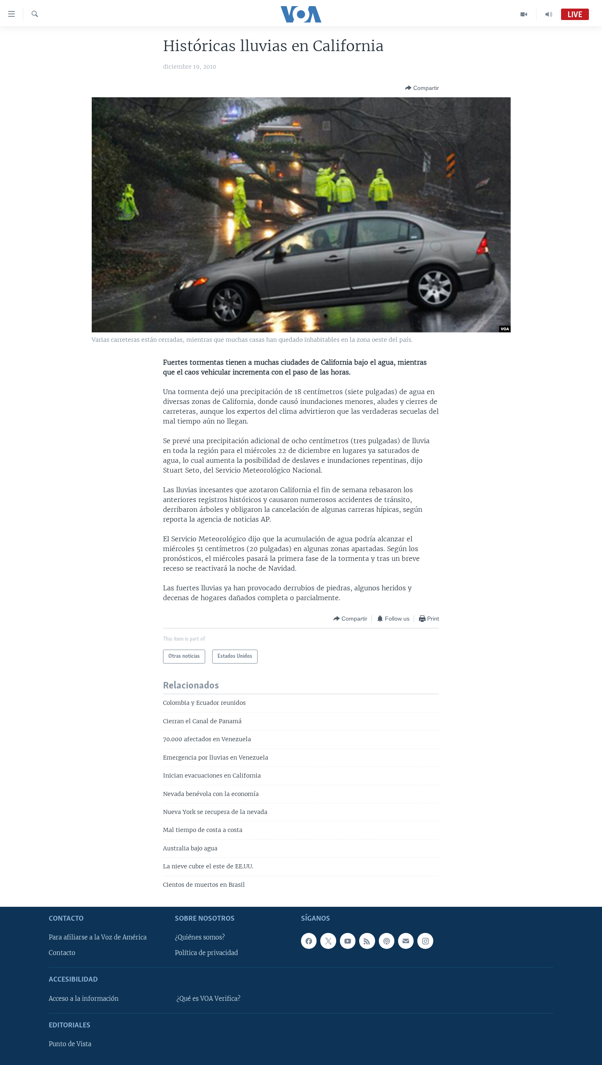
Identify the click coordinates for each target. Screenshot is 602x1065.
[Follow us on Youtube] (347, 940)
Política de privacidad (206, 953)
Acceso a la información (84, 998)
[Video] (523, 14)
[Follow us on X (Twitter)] (328, 940)
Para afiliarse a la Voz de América (98, 937)
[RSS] (367, 940)
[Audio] (548, 14)
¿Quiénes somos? (200, 937)
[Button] (422, 88)
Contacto (62, 953)
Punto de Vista (70, 1044)
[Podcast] (386, 940)
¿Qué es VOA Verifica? (208, 998)
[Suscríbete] (406, 940)
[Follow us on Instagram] (425, 940)
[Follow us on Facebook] (309, 940)
